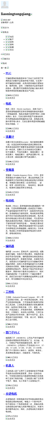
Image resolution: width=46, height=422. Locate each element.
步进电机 (11, 393)
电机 (8, 103)
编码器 (10, 246)
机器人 (10, 365)
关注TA (6, 28)
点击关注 (11, 98)
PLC (8, 73)
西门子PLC (13, 332)
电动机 (10, 200)
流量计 (10, 136)
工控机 (10, 291)
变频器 (10, 169)
